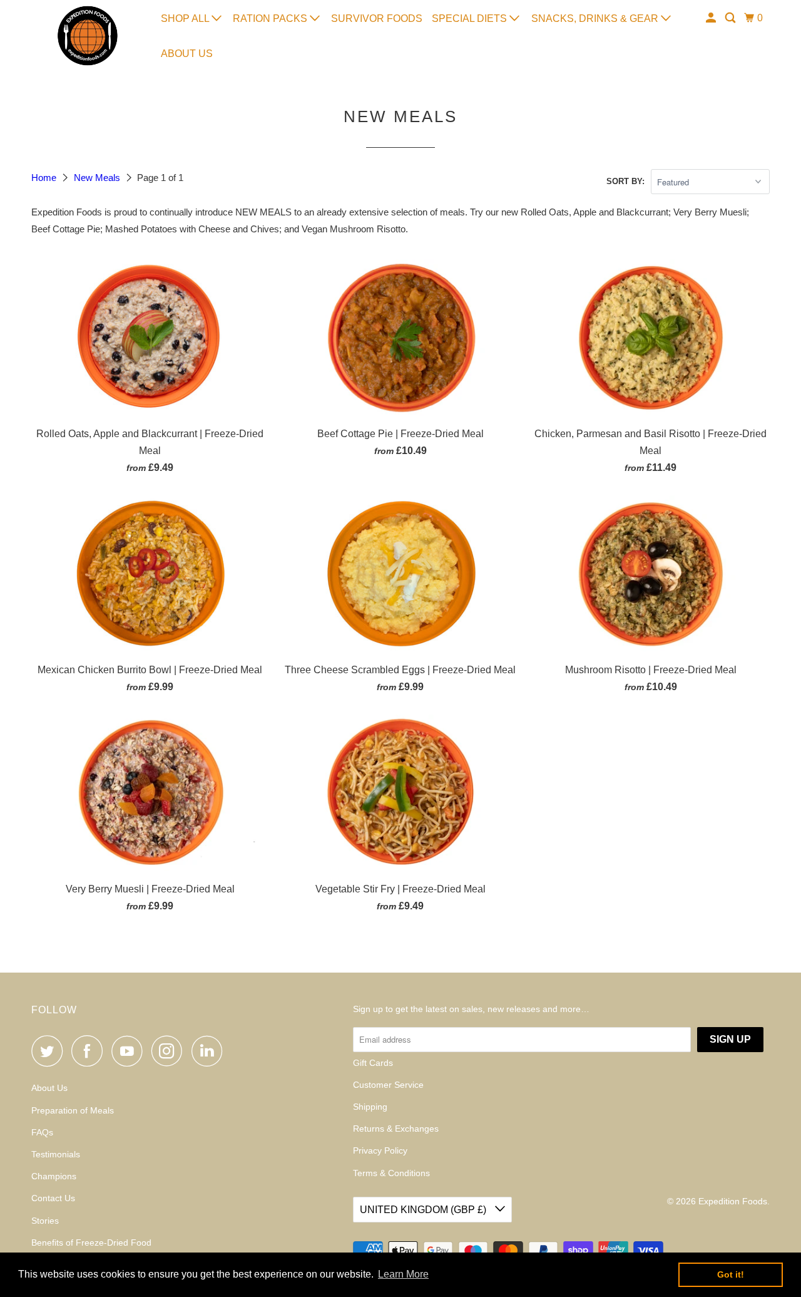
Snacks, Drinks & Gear (596, 18)
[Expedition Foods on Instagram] (170, 1051)
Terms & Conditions (391, 1173)
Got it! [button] (730, 1274)
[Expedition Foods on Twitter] (50, 1051)
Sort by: (625, 181)
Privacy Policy (380, 1150)
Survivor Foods (376, 18)
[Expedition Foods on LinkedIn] (210, 1051)
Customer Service (388, 1085)
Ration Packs (271, 18)
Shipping (370, 1107)
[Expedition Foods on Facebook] (90, 1051)
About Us (187, 53)
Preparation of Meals (72, 1110)
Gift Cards (373, 1063)
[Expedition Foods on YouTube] (130, 1051)
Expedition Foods (732, 1201)
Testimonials (55, 1154)
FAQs (42, 1132)
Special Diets (470, 18)
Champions (53, 1176)
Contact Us (53, 1198)
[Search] (731, 18)
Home (45, 177)
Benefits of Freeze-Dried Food (91, 1243)
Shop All (186, 18)
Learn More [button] (403, 1274)
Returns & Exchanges (396, 1129)
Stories (45, 1221)
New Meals (98, 177)
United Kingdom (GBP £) (424, 1209)
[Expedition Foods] (87, 36)
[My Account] (711, 18)
